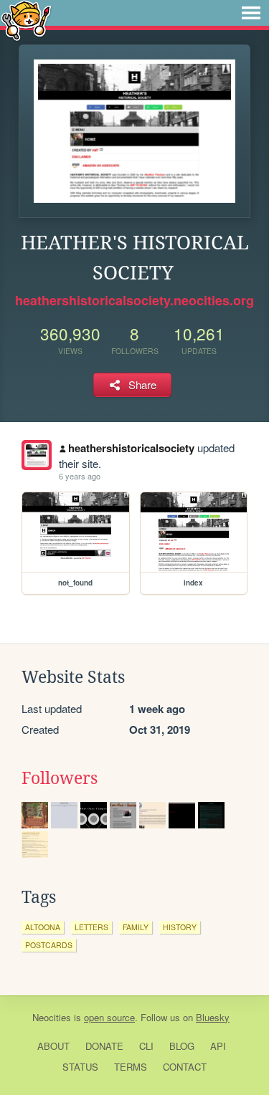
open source (109, 1017)
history (180, 927)
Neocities (51, 1017)
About (53, 1046)
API (218, 1046)
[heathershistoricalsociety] (36, 455)
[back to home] (26, 19)
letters (91, 927)
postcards (48, 944)
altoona (42, 927)
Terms (130, 1067)
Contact (185, 1067)
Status (80, 1067)
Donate (104, 1046)
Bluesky (213, 1017)
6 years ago (79, 476)
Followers (60, 778)
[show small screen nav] (251, 13)
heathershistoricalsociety (131, 448)
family (135, 927)
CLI (146, 1046)
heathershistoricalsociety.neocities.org (134, 300)
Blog (181, 1046)
